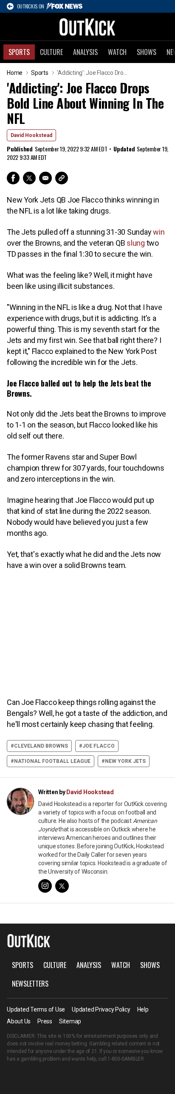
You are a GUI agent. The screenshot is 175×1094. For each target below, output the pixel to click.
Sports (19, 52)
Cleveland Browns (41, 746)
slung (136, 243)
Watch (117, 52)
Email (45, 178)
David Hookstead (31, 135)
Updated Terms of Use (36, 1009)
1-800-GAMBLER (125, 1059)
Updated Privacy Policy (101, 1009)
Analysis (85, 52)
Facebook (13, 178)
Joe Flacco (98, 746)
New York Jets (125, 761)
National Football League (52, 761)
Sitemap (70, 1021)
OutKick (87, 27)
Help (143, 1009)
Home (15, 72)
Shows (146, 52)
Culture (51, 52)
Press (44, 1021)
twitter (62, 886)
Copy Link (61, 178)
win (158, 232)
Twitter (29, 178)
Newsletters (30, 984)
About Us (19, 1021)
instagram (45, 886)
